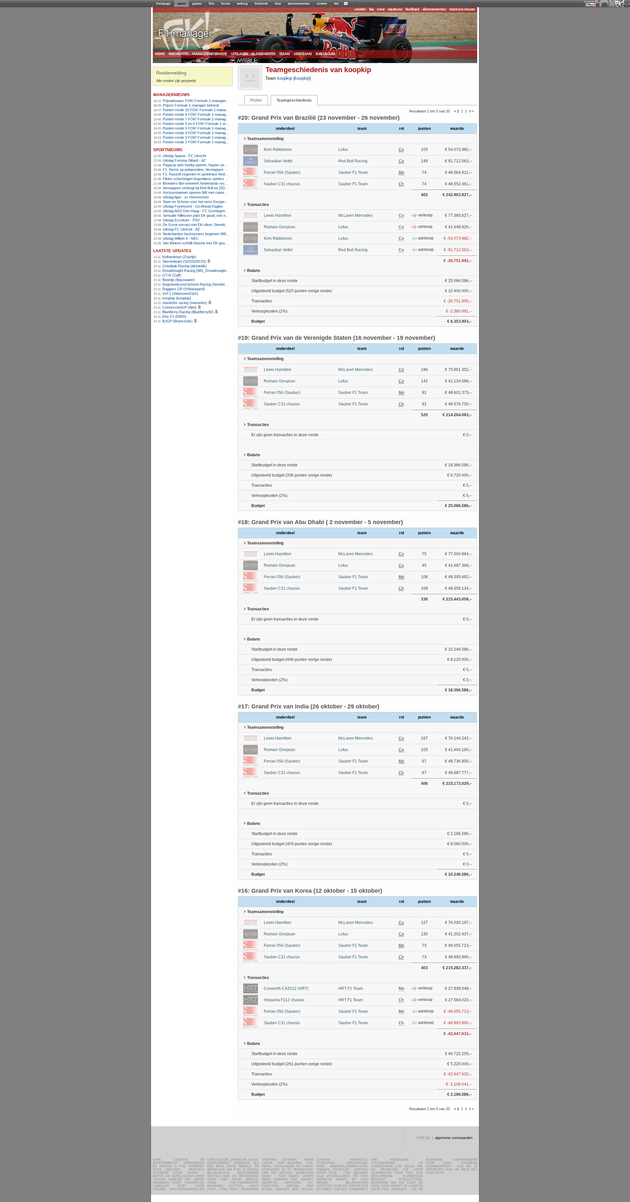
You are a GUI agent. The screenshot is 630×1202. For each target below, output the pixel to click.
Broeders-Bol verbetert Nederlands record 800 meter (205, 183)
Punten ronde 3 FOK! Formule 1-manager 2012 (200, 137)
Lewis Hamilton (277, 215)
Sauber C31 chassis (282, 184)
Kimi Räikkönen (278, 149)
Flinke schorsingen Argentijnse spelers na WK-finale (204, 179)
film (211, 3)
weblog (242, 3)
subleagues (325, 53)
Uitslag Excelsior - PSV (181, 220)
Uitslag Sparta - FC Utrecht (184, 156)
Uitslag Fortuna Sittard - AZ (184, 160)
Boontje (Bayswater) (178, 280)
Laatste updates (172, 250)
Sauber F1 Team (353, 172)
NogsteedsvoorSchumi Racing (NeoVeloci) (196, 284)
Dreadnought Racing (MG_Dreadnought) (194, 271)
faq (371, 9)
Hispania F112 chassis (284, 1000)
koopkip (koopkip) (176, 298)
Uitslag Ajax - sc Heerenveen (186, 197)
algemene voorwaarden (453, 1138)
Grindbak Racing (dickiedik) (184, 266)
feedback (412, 9)
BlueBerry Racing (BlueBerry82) (188, 312)
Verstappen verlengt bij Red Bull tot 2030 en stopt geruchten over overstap (222, 188)
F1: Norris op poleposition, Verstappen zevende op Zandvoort (212, 170)
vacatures (395, 9)
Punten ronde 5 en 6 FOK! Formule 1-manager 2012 (204, 124)
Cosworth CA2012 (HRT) (286, 988)
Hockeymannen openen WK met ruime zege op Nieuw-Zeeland (213, 192)
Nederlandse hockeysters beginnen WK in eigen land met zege (212, 234)
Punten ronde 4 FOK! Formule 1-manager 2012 (200, 133)
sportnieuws (167, 149)
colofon (360, 9)
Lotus (343, 149)
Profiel (256, 100)
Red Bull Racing (353, 161)
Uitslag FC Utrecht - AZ (181, 229)
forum (225, 3)
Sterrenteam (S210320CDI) (184, 261)
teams (284, 53)
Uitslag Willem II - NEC (181, 238)
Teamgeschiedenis (294, 100)
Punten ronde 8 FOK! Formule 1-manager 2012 (200, 114)
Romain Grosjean (279, 227)
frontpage (163, 3)
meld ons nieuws (462, 9)
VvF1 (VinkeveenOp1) (180, 293)
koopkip (284, 78)
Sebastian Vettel (278, 161)
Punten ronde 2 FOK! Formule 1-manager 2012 (200, 142)
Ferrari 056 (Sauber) (282, 172)
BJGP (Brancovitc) (177, 321)
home (160, 53)
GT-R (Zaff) (171, 275)
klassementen (263, 53)
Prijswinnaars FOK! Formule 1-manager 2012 (199, 101)
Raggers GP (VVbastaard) (183, 289)
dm (336, 3)
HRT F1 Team (350, 988)
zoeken (322, 3)
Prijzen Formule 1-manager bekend (191, 105)
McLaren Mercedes (355, 215)
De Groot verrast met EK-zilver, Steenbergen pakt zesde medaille (215, 225)
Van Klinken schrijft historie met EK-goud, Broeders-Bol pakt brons (215, 243)
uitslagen (239, 53)
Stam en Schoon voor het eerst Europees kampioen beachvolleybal (216, 202)
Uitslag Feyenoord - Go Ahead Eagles (193, 206)
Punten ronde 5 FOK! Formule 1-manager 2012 (200, 128)
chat (278, 3)
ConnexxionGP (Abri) (179, 307)
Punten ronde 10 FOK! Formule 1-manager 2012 (201, 110)
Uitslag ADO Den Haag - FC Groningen (194, 211)
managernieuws (171, 94)
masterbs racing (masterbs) (184, 303)
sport (181, 3)
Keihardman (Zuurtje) (179, 257)
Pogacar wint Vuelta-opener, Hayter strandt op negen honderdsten (215, 165)
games (197, 3)
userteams (303, 53)
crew (381, 9)
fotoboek (261, 3)
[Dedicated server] (591, 5)
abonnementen (299, 3)
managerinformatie (209, 53)
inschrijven (178, 53)
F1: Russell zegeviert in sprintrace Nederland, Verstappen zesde (214, 174)
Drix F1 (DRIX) (174, 316)
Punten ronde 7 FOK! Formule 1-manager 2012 (200, 119)
